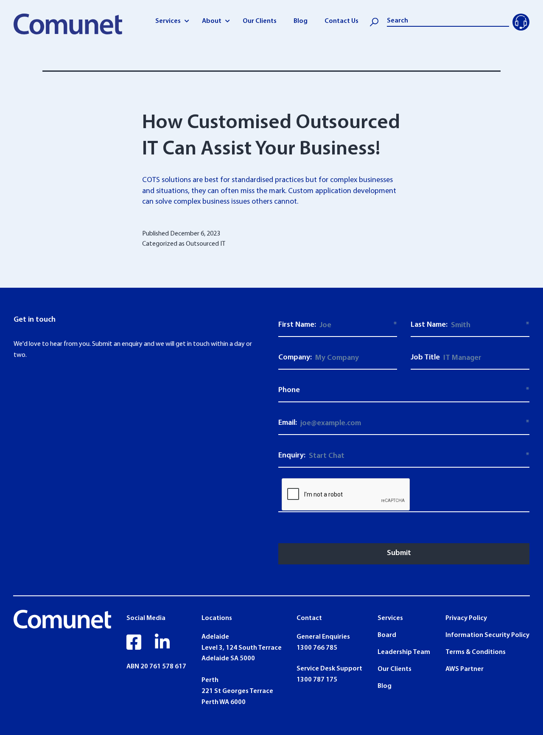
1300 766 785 (317, 648)
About (211, 21)
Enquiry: (291, 456)
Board (387, 635)
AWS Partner (464, 669)
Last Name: (429, 325)
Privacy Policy (466, 618)
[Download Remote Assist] (520, 22)
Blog (301, 21)
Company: (295, 358)
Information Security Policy (487, 635)
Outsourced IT (205, 244)
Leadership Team (404, 652)
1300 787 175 (317, 679)
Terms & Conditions (475, 652)
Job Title (425, 358)
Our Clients (260, 21)
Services (168, 21)
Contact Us (341, 21)
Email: (287, 423)
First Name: (297, 325)
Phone (289, 390)
